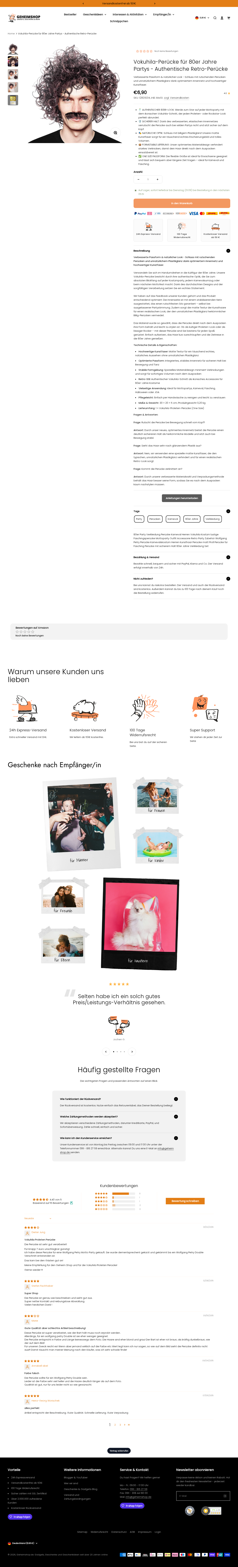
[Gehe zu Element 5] (13, 100)
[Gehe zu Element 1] (13, 49)
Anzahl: (138, 172)
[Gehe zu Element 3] (13, 74)
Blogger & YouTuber (76, 1477)
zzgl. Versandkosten (176, 98)
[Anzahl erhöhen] (157, 179)
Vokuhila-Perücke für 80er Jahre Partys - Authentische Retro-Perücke (57, 33)
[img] (31, 1227)
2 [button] (115, 1425)
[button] (101, 1194)
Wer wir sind (71, 1483)
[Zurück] (83, 3)
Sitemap (82, 1532)
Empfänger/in (162, 14)
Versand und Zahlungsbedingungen (77, 1496)
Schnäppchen (119, 21)
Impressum (145, 1532)
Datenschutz (119, 1532)
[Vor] (154, 3)
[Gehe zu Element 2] (13, 61)
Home (11, 33)
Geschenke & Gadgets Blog (80, 1489)
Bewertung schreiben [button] (185, 1201)
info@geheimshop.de (138, 1497)
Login (158, 1532)
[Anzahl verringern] (138, 179)
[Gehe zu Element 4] (13, 87)
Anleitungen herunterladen (182, 498)
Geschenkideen (93, 14)
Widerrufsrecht (99, 1532)
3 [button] (120, 1425)
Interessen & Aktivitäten (128, 14)
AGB (132, 1532)
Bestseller (70, 14)
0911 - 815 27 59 (138, 1489)
